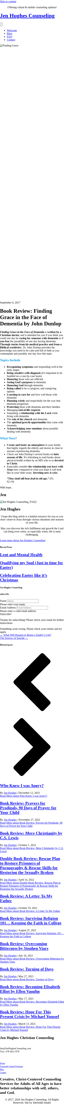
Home (2, 1063)
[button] (5, 614)
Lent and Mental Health (21, 554)
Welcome (12, 30)
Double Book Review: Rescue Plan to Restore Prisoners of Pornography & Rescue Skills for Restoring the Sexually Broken (30, 865)
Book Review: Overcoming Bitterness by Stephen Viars (24, 946)
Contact (11, 39)
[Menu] (1, 24)
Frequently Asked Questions (11, 1066)
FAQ (9, 36)
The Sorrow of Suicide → (14, 638)
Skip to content (8, 1)
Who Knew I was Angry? (22, 785)
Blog (9, 33)
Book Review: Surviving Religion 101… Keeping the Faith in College (30, 920)
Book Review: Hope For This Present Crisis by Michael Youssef (29, 1014)
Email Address (8, 607)
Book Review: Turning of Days (26, 969)
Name (3, 600)
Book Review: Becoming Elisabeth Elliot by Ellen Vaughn (30, 989)
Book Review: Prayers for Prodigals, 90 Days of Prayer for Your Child (28, 808)
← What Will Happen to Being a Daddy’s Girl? (25, 635)
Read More (23, 795)
